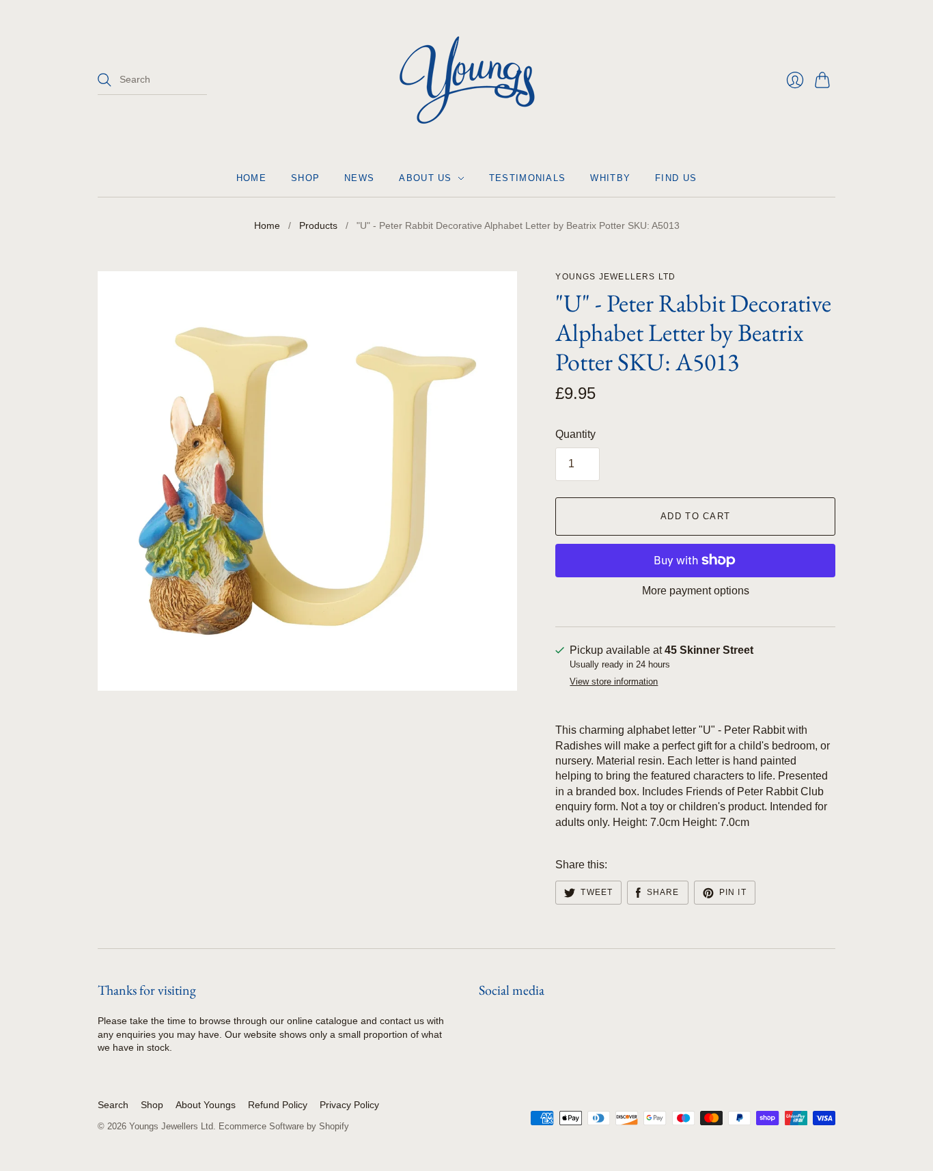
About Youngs (206, 1104)
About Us (425, 178)
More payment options (695, 590)
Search (113, 1104)
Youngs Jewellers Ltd (615, 276)
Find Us (676, 178)
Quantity (575, 434)
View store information (614, 682)
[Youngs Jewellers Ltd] (467, 80)
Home (251, 178)
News (359, 178)
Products (318, 225)
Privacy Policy (349, 1104)
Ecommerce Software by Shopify (284, 1126)
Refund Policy (277, 1104)
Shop (305, 178)
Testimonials (527, 178)
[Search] (104, 80)
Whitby (610, 178)
